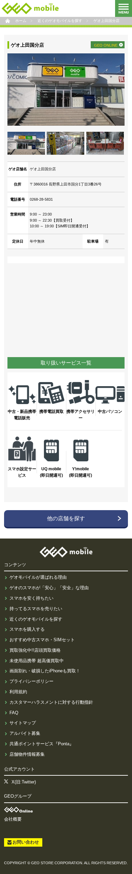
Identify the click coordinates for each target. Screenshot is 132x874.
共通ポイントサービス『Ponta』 (41, 743)
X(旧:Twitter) (24, 781)
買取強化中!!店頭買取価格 (35, 650)
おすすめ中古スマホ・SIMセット (42, 639)
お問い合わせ (26, 842)
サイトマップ (22, 722)
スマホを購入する (27, 629)
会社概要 (13, 819)
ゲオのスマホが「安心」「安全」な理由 (49, 587)
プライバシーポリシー (31, 681)
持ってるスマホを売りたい (35, 608)
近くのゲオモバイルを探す (35, 619)
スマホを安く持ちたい (31, 598)
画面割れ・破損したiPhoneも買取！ (44, 670)
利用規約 (18, 691)
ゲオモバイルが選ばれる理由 (38, 577)
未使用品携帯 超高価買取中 (36, 660)
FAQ (13, 712)
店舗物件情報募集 (27, 754)
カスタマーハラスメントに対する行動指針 (51, 702)
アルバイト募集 (24, 733)
